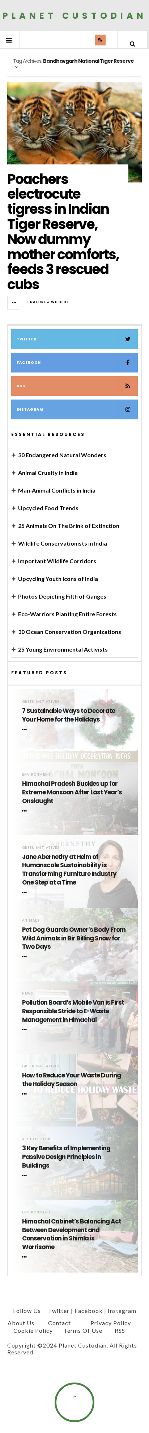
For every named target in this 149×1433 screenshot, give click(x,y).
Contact (59, 1322)
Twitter (27, 339)
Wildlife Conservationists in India (62, 543)
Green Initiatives (40, 702)
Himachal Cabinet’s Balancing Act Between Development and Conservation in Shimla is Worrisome (71, 1234)
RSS (21, 386)
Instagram (30, 409)
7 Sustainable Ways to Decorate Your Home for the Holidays (68, 715)
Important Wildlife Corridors (57, 560)
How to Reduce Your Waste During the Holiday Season (71, 1079)
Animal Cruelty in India (48, 472)
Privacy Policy (110, 1322)
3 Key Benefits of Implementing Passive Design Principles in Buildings (66, 1157)
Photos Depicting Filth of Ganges (62, 596)
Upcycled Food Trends (48, 507)
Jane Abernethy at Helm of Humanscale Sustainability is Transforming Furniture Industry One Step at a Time (69, 870)
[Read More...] (14, 302)
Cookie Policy (33, 1330)
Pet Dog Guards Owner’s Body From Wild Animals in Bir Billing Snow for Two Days (73, 938)
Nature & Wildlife (49, 302)
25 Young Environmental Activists (63, 649)
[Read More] (25, 729)
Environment (36, 774)
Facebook (29, 362)
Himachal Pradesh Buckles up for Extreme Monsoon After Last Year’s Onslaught (72, 792)
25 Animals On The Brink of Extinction (68, 525)
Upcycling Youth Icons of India (58, 578)
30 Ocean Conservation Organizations (69, 631)
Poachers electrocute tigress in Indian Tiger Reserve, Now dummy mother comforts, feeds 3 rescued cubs (63, 231)
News (27, 993)
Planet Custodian (75, 15)
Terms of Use (83, 1330)
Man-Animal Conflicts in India (56, 490)
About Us (21, 1322)
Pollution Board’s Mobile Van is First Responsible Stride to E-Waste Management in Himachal (73, 1011)
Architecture (37, 1139)
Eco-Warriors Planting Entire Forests (67, 613)
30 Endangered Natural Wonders (62, 454)
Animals (30, 920)
